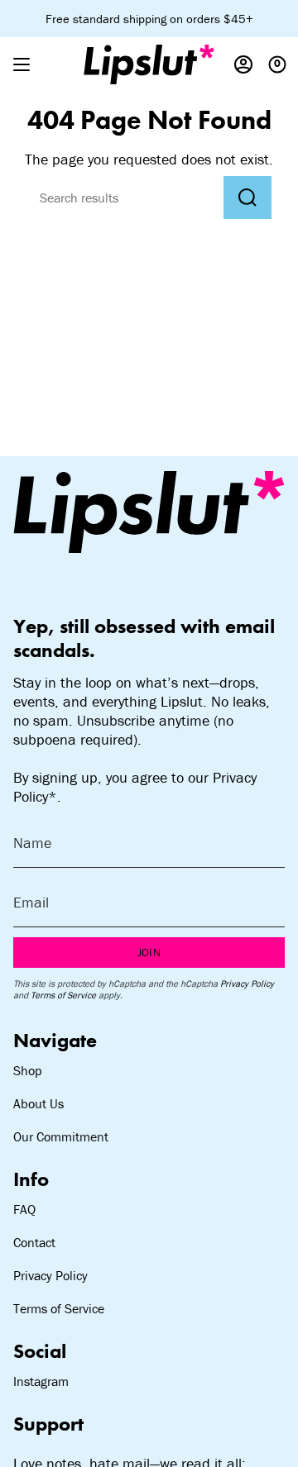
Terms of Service (63, 995)
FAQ (24, 1209)
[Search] (247, 197)
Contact (34, 1242)
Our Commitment (60, 1136)
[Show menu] (21, 64)
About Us (38, 1103)
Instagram (41, 1381)
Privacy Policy (247, 983)
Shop (27, 1070)
